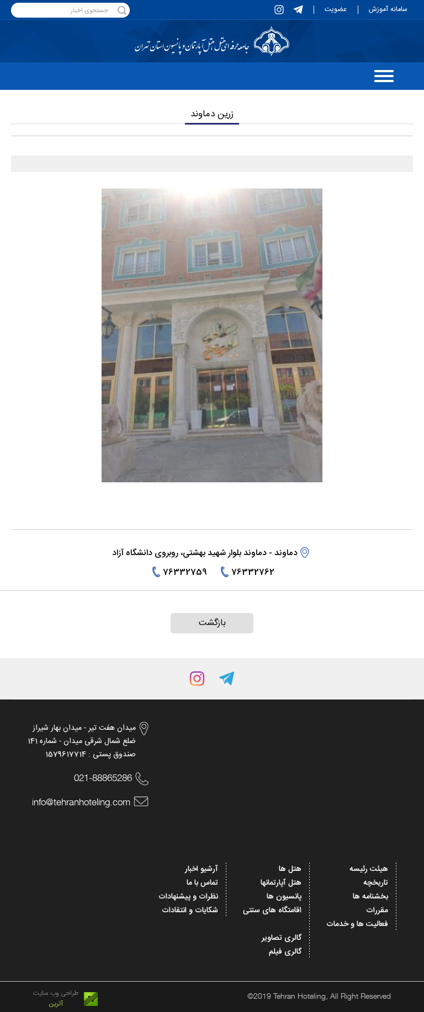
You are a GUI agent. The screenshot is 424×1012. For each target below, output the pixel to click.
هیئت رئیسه (368, 869)
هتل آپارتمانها (281, 883)
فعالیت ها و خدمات (357, 924)
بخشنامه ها (370, 896)
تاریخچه (375, 883)
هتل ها (290, 869)
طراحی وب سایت (55, 993)
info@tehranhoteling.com (81, 802)
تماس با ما (202, 883)
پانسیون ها (284, 896)
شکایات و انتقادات (190, 910)
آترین (56, 1004)
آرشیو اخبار (201, 869)
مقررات (377, 910)
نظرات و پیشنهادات (188, 896)
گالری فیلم (285, 952)
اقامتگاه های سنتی (272, 910)
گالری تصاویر (281, 938)
